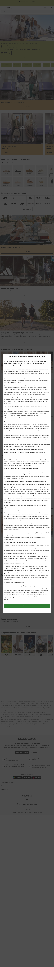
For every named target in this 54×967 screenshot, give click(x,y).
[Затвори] (48, 356)
